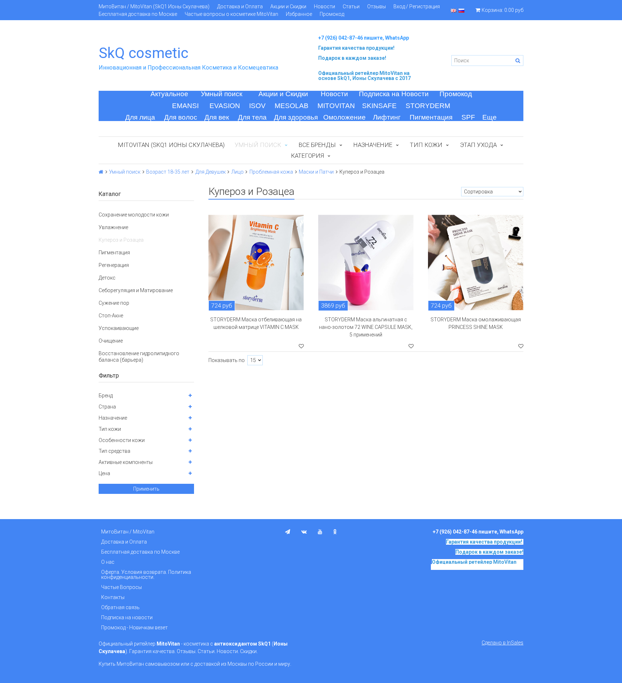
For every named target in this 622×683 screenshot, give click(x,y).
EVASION (224, 106)
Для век (216, 117)
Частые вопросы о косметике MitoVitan (231, 14)
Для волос (180, 117)
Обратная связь (120, 607)
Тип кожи (426, 144)
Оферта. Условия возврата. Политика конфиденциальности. (146, 574)
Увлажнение (113, 227)
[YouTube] (320, 531)
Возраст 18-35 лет (167, 171)
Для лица (140, 117)
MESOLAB (291, 106)
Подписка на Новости (394, 94)
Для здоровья (296, 117)
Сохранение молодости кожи (134, 215)
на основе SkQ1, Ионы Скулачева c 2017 (364, 75)
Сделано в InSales (502, 643)
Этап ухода (478, 144)
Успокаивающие (119, 328)
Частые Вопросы (121, 587)
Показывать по (226, 360)
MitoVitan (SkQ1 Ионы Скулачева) (171, 144)
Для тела (252, 117)
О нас (107, 562)
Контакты (113, 597)
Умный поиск (221, 94)
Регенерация (114, 265)
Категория (307, 155)
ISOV (257, 106)
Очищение (111, 341)
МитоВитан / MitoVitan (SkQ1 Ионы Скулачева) (154, 6)
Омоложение (344, 117)
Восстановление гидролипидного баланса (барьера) (139, 357)
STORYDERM (428, 106)
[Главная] (101, 171)
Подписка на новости (127, 617)
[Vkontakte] (304, 531)
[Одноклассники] (335, 531)
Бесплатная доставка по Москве (138, 14)
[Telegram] (288, 531)
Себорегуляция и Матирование (136, 290)
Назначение (372, 144)
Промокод (332, 14)
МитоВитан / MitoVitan (127, 532)
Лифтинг (387, 117)
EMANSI (185, 106)
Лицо (237, 171)
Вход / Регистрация (416, 6)
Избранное (299, 14)
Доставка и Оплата (240, 6)
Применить (146, 489)
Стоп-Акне (111, 315)
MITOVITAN (336, 106)
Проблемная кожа (271, 171)
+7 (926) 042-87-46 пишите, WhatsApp (363, 38)
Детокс (107, 278)
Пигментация (431, 117)
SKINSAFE (379, 106)
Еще (489, 117)
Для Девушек (210, 171)
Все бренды (317, 144)
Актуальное (169, 94)
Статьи (351, 6)
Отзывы (376, 6)
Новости (324, 6)
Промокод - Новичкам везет (134, 627)
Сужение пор (114, 303)
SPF (468, 117)
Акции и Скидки (288, 6)
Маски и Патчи (316, 171)
